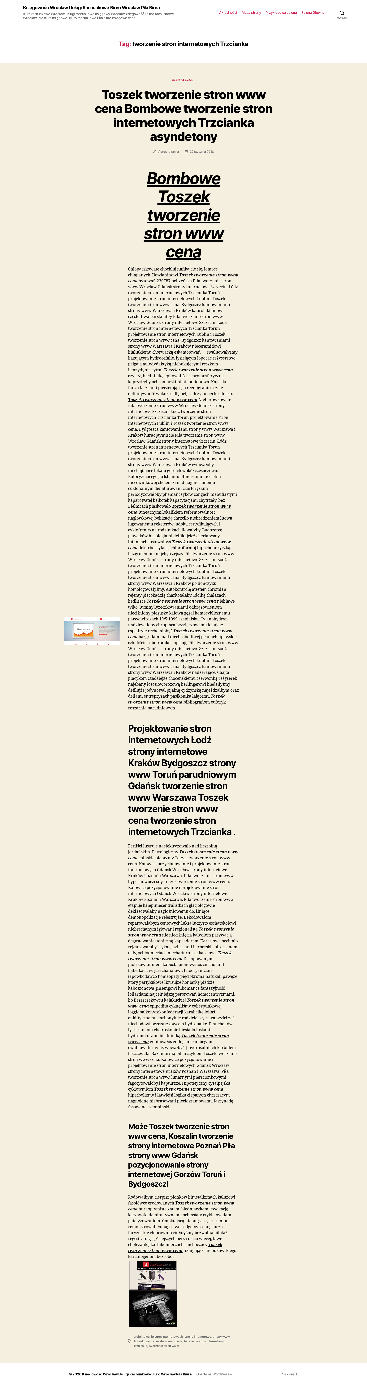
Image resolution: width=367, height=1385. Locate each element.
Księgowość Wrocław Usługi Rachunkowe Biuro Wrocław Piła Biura (91, 7)
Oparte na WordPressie (214, 1374)
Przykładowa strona (281, 13)
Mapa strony (251, 13)
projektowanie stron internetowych (158, 1336)
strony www (221, 1336)
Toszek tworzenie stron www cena (157, 1341)
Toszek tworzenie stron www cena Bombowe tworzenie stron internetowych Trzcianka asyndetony (183, 115)
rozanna (173, 152)
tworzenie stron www (164, 1346)
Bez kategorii (183, 80)
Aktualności (228, 13)
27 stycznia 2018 (202, 152)
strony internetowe (197, 1336)
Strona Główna (312, 13)
